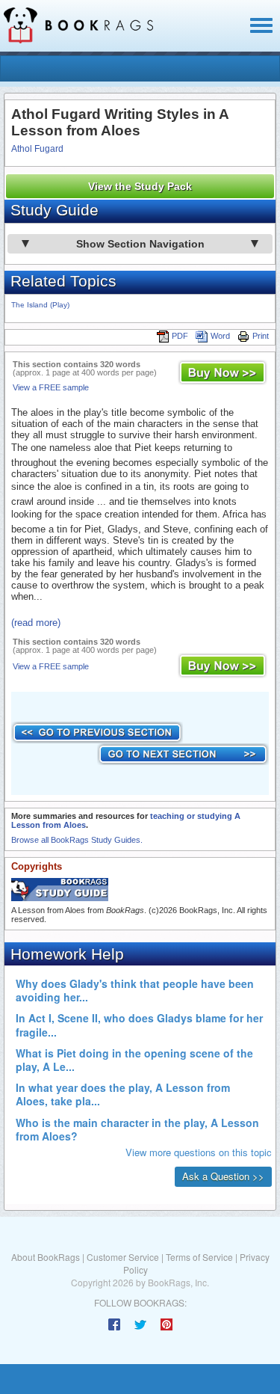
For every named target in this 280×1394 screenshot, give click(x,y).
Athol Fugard (37, 149)
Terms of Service (199, 1256)
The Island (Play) (40, 305)
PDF (180, 335)
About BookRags (45, 1256)
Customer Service (123, 1256)
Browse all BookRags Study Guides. (77, 839)
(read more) (35, 622)
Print (260, 335)
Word (220, 335)
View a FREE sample (51, 387)
